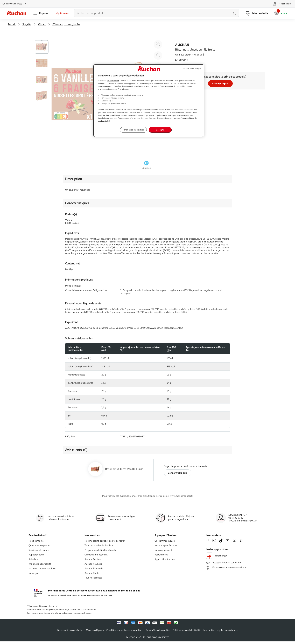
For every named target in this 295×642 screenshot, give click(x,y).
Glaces (42, 24)
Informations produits (40, 563)
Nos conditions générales (70, 630)
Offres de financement (96, 554)
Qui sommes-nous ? (164, 540)
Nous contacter (36, 540)
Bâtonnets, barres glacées (66, 24)
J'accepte (160, 130)
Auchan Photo (92, 573)
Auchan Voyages (93, 563)
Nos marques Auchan (165, 545)
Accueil (12, 24)
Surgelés (26, 24)
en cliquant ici (51, 606)
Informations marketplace (42, 568)
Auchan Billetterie (94, 568)
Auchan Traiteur (93, 559)
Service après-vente (39, 550)
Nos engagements (163, 550)
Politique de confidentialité (186, 630)
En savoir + (181, 59)
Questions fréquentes (40, 545)
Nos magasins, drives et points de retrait (105, 540)
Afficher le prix (220, 83)
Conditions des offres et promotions (124, 630)
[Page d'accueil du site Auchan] (17, 13)
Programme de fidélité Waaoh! (100, 550)
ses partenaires (113, 80)
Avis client (34, 559)
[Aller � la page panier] (281, 13)
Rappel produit (36, 554)
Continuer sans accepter (192, 68)
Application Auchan (164, 559)
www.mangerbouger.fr (82, 613)
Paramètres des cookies (133, 130)
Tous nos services (93, 577)
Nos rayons (34, 573)
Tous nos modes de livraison (99, 545)
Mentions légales (95, 630)
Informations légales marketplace (220, 630)
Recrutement (161, 554)
